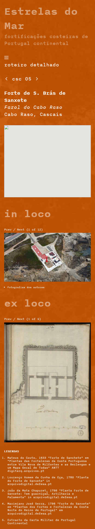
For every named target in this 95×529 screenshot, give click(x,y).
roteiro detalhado (31, 65)
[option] (47, 259)
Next (20, 229)
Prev (8, 229)
